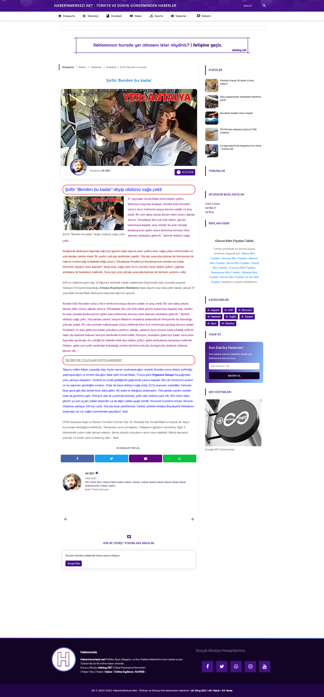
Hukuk (136, 482)
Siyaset (249, 316)
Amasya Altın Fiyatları (234, 258)
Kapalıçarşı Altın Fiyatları (226, 272)
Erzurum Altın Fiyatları (242, 267)
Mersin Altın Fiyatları (232, 277)
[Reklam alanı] (162, 45)
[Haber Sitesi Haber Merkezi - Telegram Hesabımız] (236, 666)
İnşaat (104, 485)
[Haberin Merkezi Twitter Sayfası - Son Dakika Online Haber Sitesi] (221, 666)
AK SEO (89, 473)
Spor (213, 323)
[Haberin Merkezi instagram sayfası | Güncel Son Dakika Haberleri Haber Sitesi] (250, 666)
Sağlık (232, 316)
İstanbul (229, 323)
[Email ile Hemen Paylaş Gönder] (145, 458)
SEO (87, 482)
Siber (93, 482)
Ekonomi (247, 310)
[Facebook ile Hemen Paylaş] (77, 458)
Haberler (215, 316)
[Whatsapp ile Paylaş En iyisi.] (179, 458)
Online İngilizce (123, 671)
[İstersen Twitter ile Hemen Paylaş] (111, 458)
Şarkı (112, 485)
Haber (106, 482)
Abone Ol (234, 375)
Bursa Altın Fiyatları (238, 262)
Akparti (215, 310)
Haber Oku (88, 671)
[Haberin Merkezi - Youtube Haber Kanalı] (264, 666)
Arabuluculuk (92, 485)
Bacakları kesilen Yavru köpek (236, 113)
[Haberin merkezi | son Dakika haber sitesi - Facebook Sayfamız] (207, 666)
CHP (230, 310)
